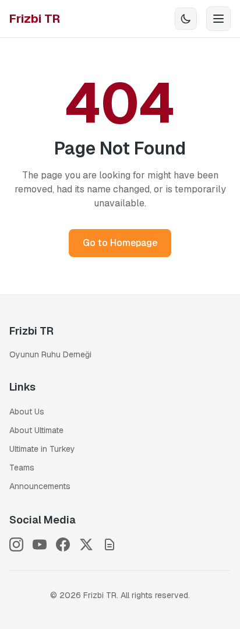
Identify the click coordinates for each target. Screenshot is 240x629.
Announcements (39, 486)
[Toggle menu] (218, 18)
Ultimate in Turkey (42, 449)
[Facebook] (63, 544)
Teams (21, 467)
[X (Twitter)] (86, 544)
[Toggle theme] (186, 19)
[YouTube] (40, 544)
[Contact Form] (110, 544)
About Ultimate (36, 430)
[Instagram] (16, 544)
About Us (26, 411)
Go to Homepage (120, 243)
